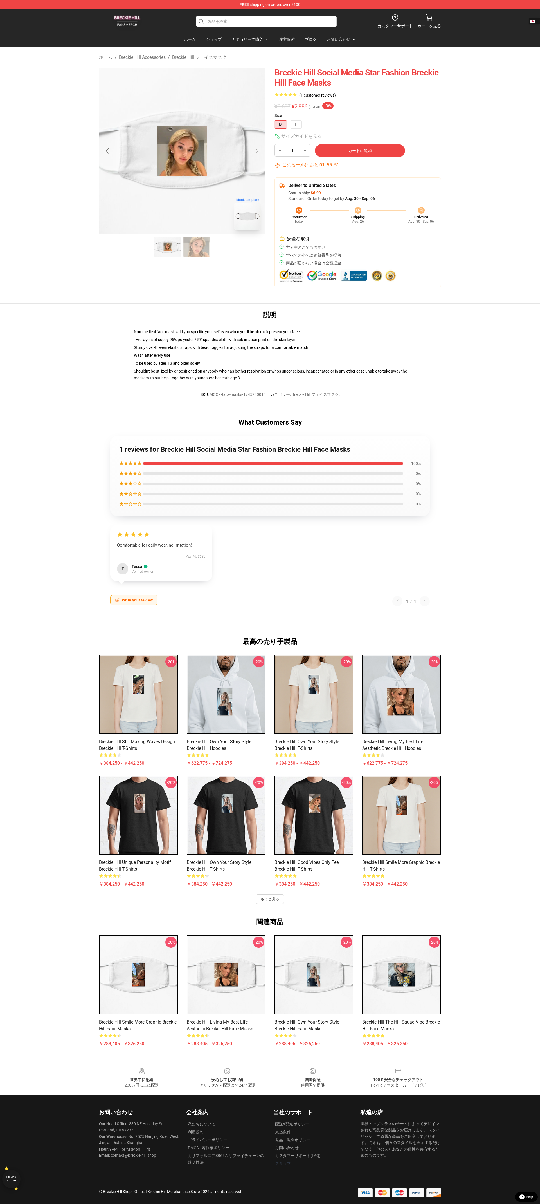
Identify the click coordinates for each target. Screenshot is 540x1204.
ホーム (105, 57)
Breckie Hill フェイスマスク (199, 57)
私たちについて (201, 1124)
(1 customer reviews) (317, 95)
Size (278, 115)
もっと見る (270, 899)
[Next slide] (257, 151)
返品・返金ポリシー (292, 1140)
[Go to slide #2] (196, 247)
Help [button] (529, 1197)
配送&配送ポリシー (292, 1124)
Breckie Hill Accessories (142, 57)
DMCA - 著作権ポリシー (208, 1147)
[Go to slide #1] (167, 247)
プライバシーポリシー (207, 1140)
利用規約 (196, 1132)
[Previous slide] (108, 151)
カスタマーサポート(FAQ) (298, 1155)
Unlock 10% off (11, 1179)
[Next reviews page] (425, 601)
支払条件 (283, 1132)
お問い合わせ (287, 1147)
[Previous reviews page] (397, 601)
